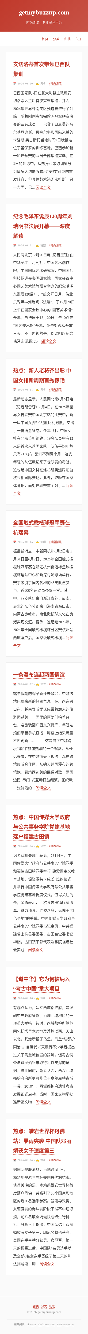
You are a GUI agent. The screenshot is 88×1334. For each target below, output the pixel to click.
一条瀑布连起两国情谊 (39, 674)
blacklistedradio (46, 1324)
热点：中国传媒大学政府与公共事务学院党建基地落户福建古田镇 (41, 827)
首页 (45, 39)
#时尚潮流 (55, 83)
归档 (67, 39)
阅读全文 (43, 187)
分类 (56, 39)
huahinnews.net (65, 1324)
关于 (79, 39)
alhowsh (31, 1324)
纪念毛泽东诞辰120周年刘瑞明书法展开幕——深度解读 (43, 226)
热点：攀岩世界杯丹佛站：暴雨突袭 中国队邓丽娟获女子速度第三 (42, 1141)
